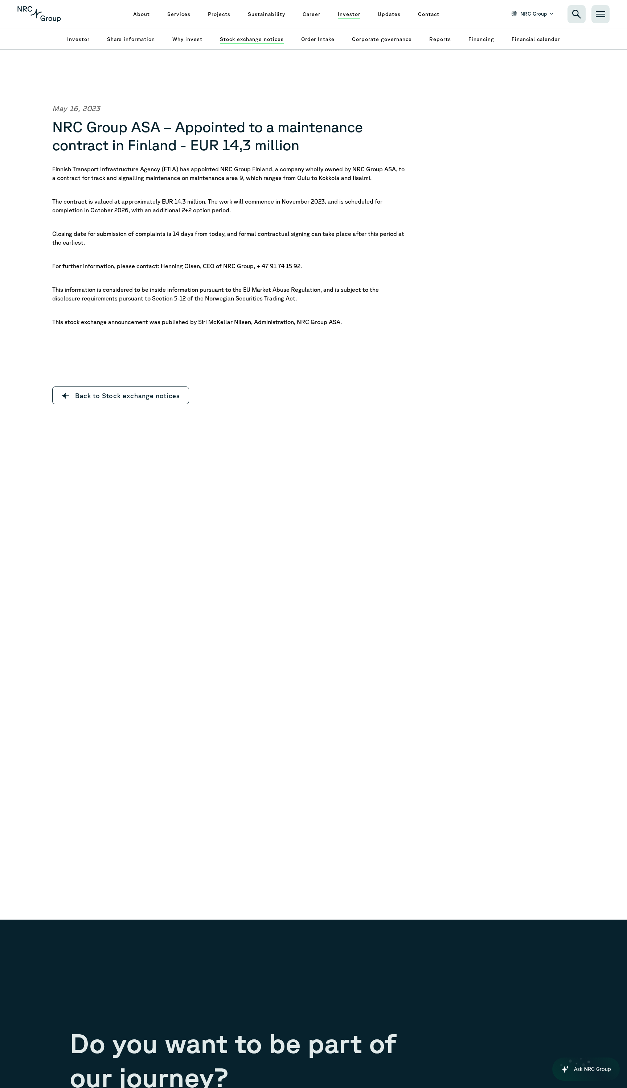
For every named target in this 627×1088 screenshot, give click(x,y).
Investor (349, 14)
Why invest (187, 39)
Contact (428, 14)
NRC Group (533, 14)
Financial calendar (536, 39)
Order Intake (318, 39)
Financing (481, 39)
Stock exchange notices (252, 39)
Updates (389, 14)
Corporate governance (382, 39)
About (141, 14)
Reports (440, 39)
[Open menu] (600, 14)
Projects (219, 14)
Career (311, 14)
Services (178, 14)
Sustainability (267, 14)
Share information (131, 39)
